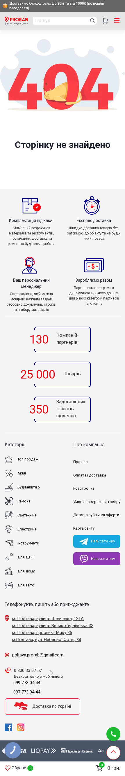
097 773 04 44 (26, 692)
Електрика (26, 529)
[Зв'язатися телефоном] (113, 734)
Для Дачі (25, 557)
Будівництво (28, 487)
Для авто (25, 585)
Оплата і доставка (89, 475)
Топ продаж (27, 459)
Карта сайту (83, 528)
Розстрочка (83, 488)
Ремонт (24, 501)
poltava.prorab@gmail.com (37, 655)
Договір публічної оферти (96, 515)
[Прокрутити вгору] (113, 753)
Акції (21, 473)
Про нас (80, 462)
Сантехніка (26, 515)
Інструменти (28, 543)
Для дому (26, 571)
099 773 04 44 (26, 682)
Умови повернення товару (96, 502)
